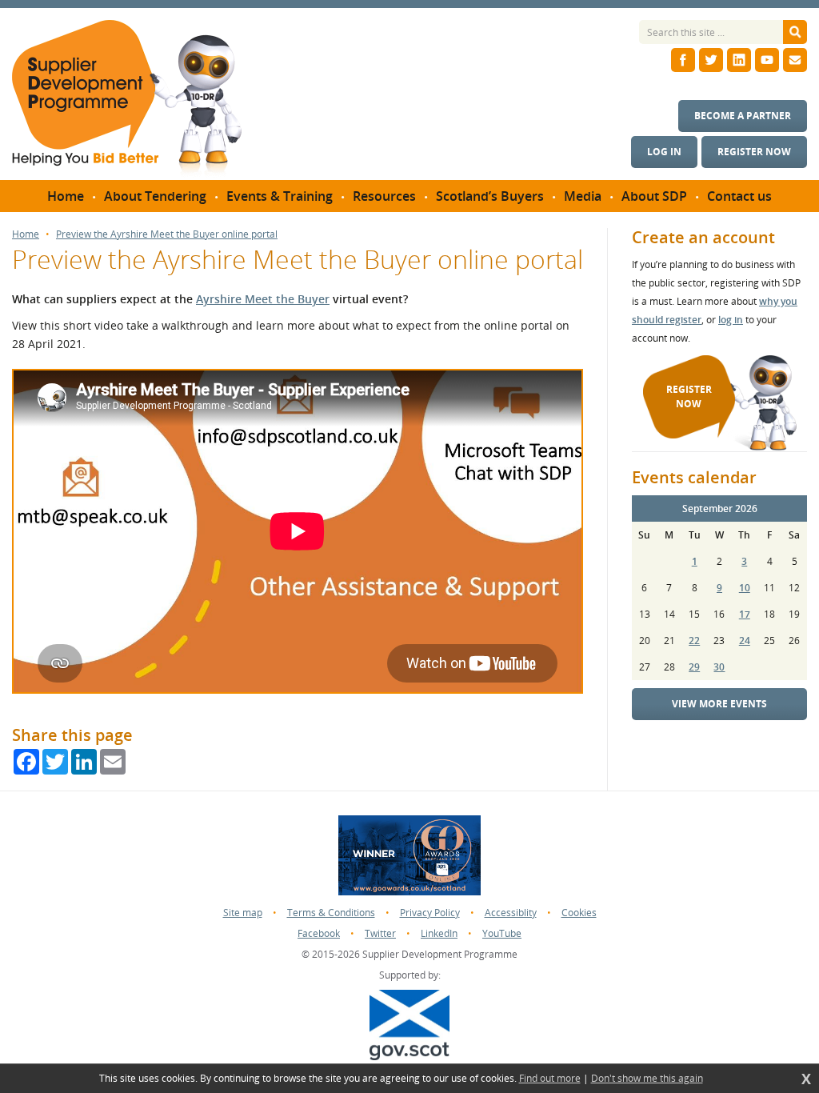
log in (730, 319)
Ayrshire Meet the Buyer (263, 298)
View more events (719, 704)
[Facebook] (683, 60)
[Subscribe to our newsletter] (795, 60)
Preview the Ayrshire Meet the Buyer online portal (167, 234)
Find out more (550, 1078)
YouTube (501, 933)
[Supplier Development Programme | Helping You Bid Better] (127, 100)
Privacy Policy (430, 912)
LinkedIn (439, 933)
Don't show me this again (647, 1078)
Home (25, 234)
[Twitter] (711, 60)
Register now (754, 151)
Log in (664, 151)
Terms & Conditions (331, 912)
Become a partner (742, 115)
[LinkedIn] (739, 60)
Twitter (380, 933)
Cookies (579, 912)
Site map (242, 912)
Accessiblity (511, 912)
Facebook (319, 933)
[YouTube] (767, 60)
